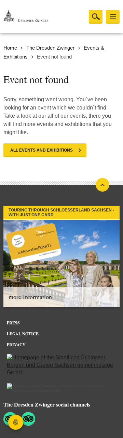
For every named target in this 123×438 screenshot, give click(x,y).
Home (10, 48)
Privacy (16, 345)
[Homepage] (37, 17)
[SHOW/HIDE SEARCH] (95, 17)
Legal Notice (23, 334)
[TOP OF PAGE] (102, 185)
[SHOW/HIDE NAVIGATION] (113, 17)
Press (13, 323)
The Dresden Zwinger (50, 48)
